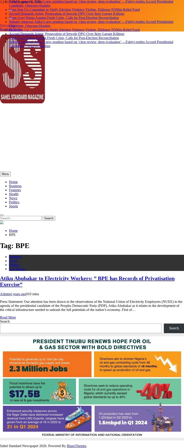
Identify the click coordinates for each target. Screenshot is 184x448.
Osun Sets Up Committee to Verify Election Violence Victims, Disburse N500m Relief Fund (74, 9)
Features (15, 190)
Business (15, 186)
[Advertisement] (92, 137)
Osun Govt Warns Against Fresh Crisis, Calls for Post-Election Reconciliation (64, 18)
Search (5, 321)
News (13, 198)
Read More (8, 317)
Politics (14, 202)
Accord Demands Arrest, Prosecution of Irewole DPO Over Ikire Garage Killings (66, 14)
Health (13, 194)
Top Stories (17, 269)
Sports (13, 206)
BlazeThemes (76, 446)
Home (13, 182)
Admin (5, 294)
